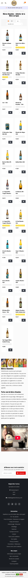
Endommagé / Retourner (14, 524)
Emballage (14, 526)
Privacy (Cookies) (14, 541)
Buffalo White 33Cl (20, 162)
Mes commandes (14, 556)
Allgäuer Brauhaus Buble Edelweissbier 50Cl (20, 312)
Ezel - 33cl (5, 102)
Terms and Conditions (14, 536)
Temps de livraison (14, 521)
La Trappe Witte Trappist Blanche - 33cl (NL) (7, 223)
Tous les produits (14, 563)
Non (21, 574)
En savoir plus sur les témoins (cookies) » (14, 576)
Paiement (14, 529)
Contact (14, 534)
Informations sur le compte (14, 554)
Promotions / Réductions (14, 544)
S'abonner (21, 473)
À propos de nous (14, 531)
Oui (17, 574)
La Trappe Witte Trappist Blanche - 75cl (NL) (7, 193)
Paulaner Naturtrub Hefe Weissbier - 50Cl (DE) (7, 74)
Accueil (5, 11)
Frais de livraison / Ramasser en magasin (14, 519)
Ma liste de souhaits (14, 558)
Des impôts (14, 539)
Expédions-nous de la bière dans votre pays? (14, 514)
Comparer (14, 561)
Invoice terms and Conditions (14, 546)
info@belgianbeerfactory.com (14, 497)
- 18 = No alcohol (14, 516)
